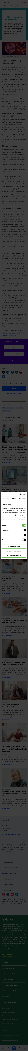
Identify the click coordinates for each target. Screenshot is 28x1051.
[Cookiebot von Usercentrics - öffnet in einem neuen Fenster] (19, 494)
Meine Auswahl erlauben (14, 551)
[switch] (24, 530)
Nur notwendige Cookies (14, 555)
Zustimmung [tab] (5, 498)
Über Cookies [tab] (22, 498)
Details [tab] (14, 498)
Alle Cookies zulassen (14, 546)
